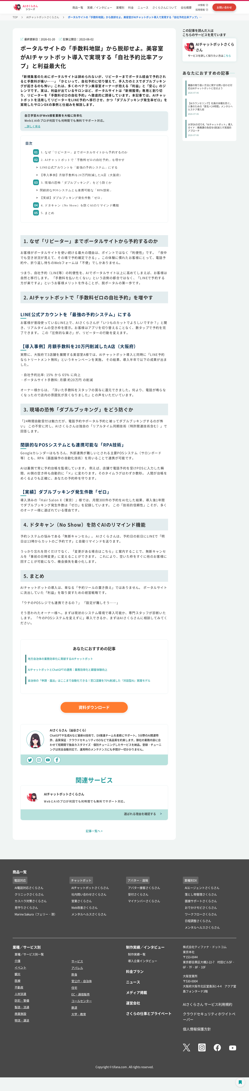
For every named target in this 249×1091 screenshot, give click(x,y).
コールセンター (81, 1001)
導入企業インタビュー (142, 961)
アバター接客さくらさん (144, 888)
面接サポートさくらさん (201, 901)
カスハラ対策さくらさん (31, 901)
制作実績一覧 (137, 954)
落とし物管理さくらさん (201, 894)
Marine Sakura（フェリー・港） (36, 914)
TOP (15, 17)
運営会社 (133, 1003)
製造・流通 (22, 1007)
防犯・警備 (22, 1000)
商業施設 (20, 1014)
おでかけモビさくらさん (201, 907)
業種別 (120, 7)
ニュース (143, 7)
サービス (77, 961)
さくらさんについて (164, 7)
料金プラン (135, 971)
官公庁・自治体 (81, 981)
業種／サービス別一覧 (29, 954)
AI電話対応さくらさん (29, 888)
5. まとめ (47, 213)
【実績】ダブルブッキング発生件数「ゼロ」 (72, 197)
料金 (131, 7)
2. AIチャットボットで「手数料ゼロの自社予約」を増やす (83, 159)
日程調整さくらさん (198, 921)
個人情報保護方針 (197, 1028)
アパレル (77, 968)
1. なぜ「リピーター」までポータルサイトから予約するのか (84, 152)
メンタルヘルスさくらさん (88, 914)
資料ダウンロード (94, 707)
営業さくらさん (81, 901)
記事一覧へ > (94, 831)
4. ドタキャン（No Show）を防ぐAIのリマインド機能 (80, 205)
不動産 (19, 987)
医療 (17, 981)
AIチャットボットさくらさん (42, 17)
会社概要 (186, 7)
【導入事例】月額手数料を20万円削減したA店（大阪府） (81, 175)
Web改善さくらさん (84, 907)
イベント (20, 967)
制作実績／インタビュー (145, 947)
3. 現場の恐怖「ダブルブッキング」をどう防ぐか (76, 182)
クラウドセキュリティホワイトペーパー (209, 1016)
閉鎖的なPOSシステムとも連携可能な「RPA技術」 (76, 190)
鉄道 (74, 1007)
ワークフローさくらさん (201, 914)
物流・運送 (22, 1020)
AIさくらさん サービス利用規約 (207, 1004)
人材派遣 (20, 994)
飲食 (74, 974)
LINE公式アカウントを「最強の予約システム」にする (79, 167)
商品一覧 (77, 7)
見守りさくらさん (26, 907)
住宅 (74, 988)
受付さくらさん (138, 894)
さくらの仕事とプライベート (149, 1013)
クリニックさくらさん (29, 894)
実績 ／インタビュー (99, 7)
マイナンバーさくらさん (144, 901)
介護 (17, 961)
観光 (17, 974)
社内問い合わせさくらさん (88, 894)
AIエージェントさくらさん (202, 888)
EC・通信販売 (80, 994)
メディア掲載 (136, 992)
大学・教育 (78, 1014)
